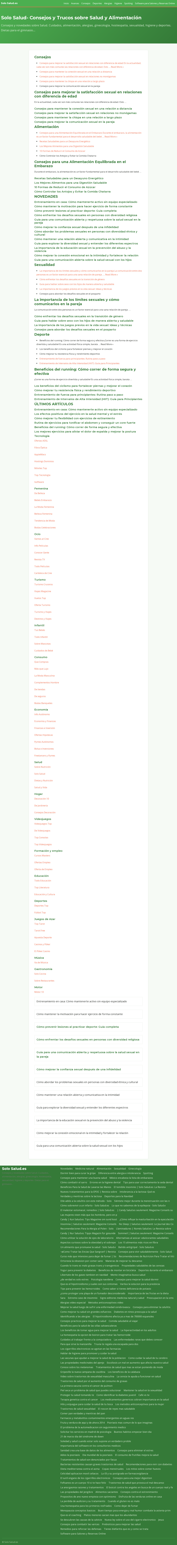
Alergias (108, 3)
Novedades (66, 1168)
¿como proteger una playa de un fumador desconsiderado (92, 1293)
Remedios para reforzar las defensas (80, 1528)
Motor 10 (39, 991)
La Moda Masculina (44, 675)
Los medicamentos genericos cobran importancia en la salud (135, 1399)
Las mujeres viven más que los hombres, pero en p (88, 1214)
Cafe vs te (144, 1395)
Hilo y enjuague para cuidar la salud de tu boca (86, 1404)
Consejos (85, 3)
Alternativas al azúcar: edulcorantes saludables (142, 1237)
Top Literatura (41, 887)
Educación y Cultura (44, 894)
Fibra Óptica (40, 447)
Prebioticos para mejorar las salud (121, 1524)
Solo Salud (39, 773)
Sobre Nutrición (42, 766)
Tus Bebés (39, 629)
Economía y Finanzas (45, 721)
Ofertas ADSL (41, 440)
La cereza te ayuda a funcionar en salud (139, 1376)
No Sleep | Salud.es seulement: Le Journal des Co (146, 1224)
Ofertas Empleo (42, 862)
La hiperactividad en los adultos (138, 1330)
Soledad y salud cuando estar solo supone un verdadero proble (95, 1441)
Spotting (128, 3)
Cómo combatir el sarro (73, 1182)
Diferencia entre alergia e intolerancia (119, 1173)
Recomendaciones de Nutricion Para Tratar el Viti (146, 1256)
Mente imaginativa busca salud (128, 1274)
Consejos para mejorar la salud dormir (137, 1279)
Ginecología (134, 1168)
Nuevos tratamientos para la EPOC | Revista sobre (88, 1191)
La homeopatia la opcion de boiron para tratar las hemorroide (95, 1334)
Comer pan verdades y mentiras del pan (82, 1413)
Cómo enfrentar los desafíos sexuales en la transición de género (72, 279)
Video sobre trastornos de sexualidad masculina (87, 1376)
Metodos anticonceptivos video (105, 1302)
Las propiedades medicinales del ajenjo (82, 1362)
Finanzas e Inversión (44, 727)
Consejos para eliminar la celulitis (151, 1307)
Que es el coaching (70, 1515)
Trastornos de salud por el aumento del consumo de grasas (93, 1381)
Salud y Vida (40, 787)
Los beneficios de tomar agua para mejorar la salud (89, 1330)
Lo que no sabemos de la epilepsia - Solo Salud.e (139, 1205)
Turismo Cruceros (43, 584)
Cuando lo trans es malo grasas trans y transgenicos (89, 1265)
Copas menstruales (113, 1468)
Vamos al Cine (41, 538)
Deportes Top (41, 905)
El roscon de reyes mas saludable (116, 1408)
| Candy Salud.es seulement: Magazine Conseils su (145, 1210)
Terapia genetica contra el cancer (79, 1399)
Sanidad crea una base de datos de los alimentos (87, 1450)
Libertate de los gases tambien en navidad (84, 1274)
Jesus (161, 1519)
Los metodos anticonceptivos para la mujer (139, 1404)
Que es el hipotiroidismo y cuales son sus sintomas (89, 1284)
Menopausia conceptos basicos (77, 1510)
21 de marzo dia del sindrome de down (82, 1436)
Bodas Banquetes (43, 703)
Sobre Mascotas (42, 643)
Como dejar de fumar (126, 1505)
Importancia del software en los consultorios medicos (90, 1445)
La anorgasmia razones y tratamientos (82, 1487)
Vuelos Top (40, 598)
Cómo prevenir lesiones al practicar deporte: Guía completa (78, 1026)
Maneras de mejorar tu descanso (123, 1260)
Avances (75, 3)
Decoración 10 (41, 798)
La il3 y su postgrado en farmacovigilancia (124, 1473)
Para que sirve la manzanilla (75, 1344)
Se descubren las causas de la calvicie (81, 1519)
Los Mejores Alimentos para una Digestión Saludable (67, 146)
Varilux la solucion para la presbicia (140, 1284)
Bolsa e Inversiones (44, 748)
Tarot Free (39, 930)
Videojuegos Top (43, 823)
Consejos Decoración (44, 812)
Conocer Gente (41, 552)
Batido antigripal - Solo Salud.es (136, 1247)
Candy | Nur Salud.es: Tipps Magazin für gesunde (87, 1233)
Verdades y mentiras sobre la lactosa (81, 1196)
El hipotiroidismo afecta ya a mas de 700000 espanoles (123, 1316)
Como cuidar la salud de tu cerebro (148, 1358)
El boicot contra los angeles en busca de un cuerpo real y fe (139, 1487)
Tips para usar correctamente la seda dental (148, 1182)
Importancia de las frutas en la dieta (148, 1293)
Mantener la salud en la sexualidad (143, 1390)
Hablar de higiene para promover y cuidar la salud (88, 1353)
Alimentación (104, 1168)
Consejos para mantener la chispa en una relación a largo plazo (72, 81)
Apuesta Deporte (43, 937)
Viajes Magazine (42, 591)
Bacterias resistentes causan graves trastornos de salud (91, 1464)
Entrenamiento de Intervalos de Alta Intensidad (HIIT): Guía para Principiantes (79, 363)
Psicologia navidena (102, 1279)
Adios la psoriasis (70, 1454)
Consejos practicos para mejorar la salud (83, 1321)
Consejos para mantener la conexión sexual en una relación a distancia (76, 71)
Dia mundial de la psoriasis (97, 1454)
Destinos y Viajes (42, 618)
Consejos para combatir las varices (79, 1524)
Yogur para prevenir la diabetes (78, 1270)
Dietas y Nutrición (43, 780)
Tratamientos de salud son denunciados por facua (88, 1459)
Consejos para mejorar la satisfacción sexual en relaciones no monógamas (78, 76)
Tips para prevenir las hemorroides (80, 1288)
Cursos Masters (42, 855)
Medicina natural (84, 1168)
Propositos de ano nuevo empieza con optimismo (88, 1496)
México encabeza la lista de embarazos (131, 1177)
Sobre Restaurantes (44, 980)
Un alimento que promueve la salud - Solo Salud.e (88, 1247)
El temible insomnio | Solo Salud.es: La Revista (140, 1187)
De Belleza (39, 493)
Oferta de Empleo (43, 869)
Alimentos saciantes (106, 1491)
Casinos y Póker (42, 944)
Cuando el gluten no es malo (124, 1501)
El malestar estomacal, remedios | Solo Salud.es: (87, 1210)
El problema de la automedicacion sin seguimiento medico (93, 1427)
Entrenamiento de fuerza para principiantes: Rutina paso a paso (72, 358)
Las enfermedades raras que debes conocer (138, 1339)
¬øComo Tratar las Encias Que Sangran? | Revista (88, 1251)
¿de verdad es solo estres (74, 1279)
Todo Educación (42, 880)
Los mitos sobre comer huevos (143, 1468)
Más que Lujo (41, 668)
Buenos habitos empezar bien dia (132, 1431)
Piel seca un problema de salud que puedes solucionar (90, 1390)
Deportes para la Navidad (118, 1196)
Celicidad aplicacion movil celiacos (79, 1473)
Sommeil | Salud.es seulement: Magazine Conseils (146, 1233)
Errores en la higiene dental (105, 1182)
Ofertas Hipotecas (43, 734)
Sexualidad (120, 1168)
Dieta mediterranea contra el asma (80, 1468)
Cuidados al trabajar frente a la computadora (85, 1339)
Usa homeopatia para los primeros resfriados (86, 1505)
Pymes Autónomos (44, 741)
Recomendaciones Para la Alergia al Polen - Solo (87, 1228)
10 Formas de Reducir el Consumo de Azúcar (62, 150)
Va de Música (41, 962)
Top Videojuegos (43, 844)
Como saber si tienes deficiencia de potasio (127, 1288)
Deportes (97, 3)
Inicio (66, 3)
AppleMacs (40, 454)
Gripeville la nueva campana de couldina (82, 1371)
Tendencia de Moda (44, 520)
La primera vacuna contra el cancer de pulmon (86, 1385)
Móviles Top (40, 468)
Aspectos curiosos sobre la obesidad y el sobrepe (88, 1242)
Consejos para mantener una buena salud (83, 1177)
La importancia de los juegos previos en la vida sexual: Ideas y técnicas (76, 288)
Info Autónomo (42, 714)
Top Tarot (39, 923)
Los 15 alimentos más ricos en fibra (138, 1242)
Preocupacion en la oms (160, 1297)
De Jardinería (41, 805)
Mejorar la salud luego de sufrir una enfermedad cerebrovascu (95, 1307)
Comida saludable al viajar (123, 1321)
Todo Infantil (41, 636)
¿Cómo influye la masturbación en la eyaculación (147, 1219)
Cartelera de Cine (43, 573)
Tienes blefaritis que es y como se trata (126, 1528)
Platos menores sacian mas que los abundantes (110, 1515)
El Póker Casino (42, 951)
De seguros (40, 696)
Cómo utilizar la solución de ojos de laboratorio (87, 1237)
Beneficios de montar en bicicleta (117, 1270)
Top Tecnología (42, 475)
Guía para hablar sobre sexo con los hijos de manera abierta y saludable (77, 284)
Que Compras (41, 661)
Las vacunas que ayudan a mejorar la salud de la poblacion (93, 1358)
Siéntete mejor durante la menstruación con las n (142, 1200)
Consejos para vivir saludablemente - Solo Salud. (145, 1251)
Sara (62, 1297)
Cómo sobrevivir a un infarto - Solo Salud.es (84, 1205)
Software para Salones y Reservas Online (155, 3)
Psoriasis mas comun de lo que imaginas (129, 1422)
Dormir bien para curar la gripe (78, 1173)
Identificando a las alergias (75, 1316)
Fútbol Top (40, 912)
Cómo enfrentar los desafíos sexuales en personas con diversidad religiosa (88, 1039)
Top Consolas (41, 837)
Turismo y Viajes (42, 611)
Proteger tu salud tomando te (77, 1395)
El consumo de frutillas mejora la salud (136, 1454)
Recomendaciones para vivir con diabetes (149, 1464)
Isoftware (39, 481)
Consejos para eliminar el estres (135, 1450)
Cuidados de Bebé (43, 650)
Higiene (118, 3)
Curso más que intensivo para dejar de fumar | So (88, 1256)
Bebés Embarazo (43, 500)
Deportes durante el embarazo (155, 1270)
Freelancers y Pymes (44, 755)
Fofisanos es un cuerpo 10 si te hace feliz (83, 1482)
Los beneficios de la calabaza (124, 1371)
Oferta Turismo (42, 604)
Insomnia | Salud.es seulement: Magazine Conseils (88, 1224)
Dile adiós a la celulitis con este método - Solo (86, 1200)
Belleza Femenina (43, 513)
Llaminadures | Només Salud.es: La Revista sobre (143, 1228)
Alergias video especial (73, 1302)
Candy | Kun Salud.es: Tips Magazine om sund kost (88, 1219)
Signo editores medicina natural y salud (122, 1297)
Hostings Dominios (44, 461)
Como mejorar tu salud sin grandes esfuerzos (85, 1311)
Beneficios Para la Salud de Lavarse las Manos (85, 1187)
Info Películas (41, 545)
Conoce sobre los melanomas (76, 1367)
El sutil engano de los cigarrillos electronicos (85, 1478)
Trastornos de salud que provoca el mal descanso (136, 1482)
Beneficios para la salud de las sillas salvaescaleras (88, 1325)
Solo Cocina (40, 973)
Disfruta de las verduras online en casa (140, 1496)
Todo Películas (41, 566)
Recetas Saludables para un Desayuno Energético (65, 141)
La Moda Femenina (44, 506)
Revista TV (39, 559)
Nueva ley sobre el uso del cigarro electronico (130, 1519)
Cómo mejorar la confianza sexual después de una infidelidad (79, 1069)
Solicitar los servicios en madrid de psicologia (85, 1431)
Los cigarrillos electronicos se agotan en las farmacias (90, 1348)
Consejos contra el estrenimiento (139, 1491)
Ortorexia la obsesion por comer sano (81, 1260)
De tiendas (39, 689)
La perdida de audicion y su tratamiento (82, 1501)
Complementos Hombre (46, 682)
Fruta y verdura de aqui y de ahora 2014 (82, 1422)
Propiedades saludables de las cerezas (143, 1265)
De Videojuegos (42, 830)
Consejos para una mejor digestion (132, 1478)
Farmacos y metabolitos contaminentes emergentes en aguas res (97, 1418)
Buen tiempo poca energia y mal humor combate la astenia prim (134, 1510)
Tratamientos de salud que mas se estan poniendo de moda (129, 1367)
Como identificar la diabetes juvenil (116, 1395)
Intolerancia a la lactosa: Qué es (137, 1191)
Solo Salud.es (9, 3)
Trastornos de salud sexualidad (77, 1408)
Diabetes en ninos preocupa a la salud (135, 1311)
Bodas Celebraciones (45, 527)
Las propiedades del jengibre (76, 1491)
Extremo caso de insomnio (82, 1297)
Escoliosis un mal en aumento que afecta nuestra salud (137, 1362)
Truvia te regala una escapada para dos (116, 1344)
